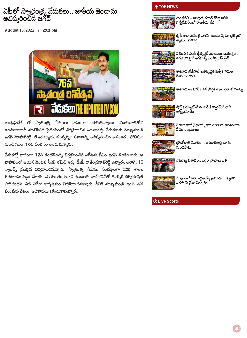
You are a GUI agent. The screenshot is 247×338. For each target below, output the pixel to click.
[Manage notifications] (237, 328)
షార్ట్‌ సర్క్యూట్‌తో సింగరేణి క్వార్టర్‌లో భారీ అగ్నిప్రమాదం (203, 109)
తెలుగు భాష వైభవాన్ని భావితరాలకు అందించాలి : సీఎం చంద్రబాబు (209, 127)
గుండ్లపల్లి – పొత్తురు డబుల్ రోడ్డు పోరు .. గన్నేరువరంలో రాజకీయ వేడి (204, 20)
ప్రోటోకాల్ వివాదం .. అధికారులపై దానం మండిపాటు (204, 144)
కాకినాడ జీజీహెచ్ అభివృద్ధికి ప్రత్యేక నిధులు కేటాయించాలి (205, 73)
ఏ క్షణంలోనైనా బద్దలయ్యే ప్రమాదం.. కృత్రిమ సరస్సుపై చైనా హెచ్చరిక (206, 180)
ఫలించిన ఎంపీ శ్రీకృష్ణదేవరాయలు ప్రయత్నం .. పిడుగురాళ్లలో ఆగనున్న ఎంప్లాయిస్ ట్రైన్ (207, 55)
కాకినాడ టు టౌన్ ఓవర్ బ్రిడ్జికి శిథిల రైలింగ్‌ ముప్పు (209, 89)
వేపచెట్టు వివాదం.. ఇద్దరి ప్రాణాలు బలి (201, 160)
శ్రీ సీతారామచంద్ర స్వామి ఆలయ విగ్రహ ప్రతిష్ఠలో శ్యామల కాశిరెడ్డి (209, 38)
